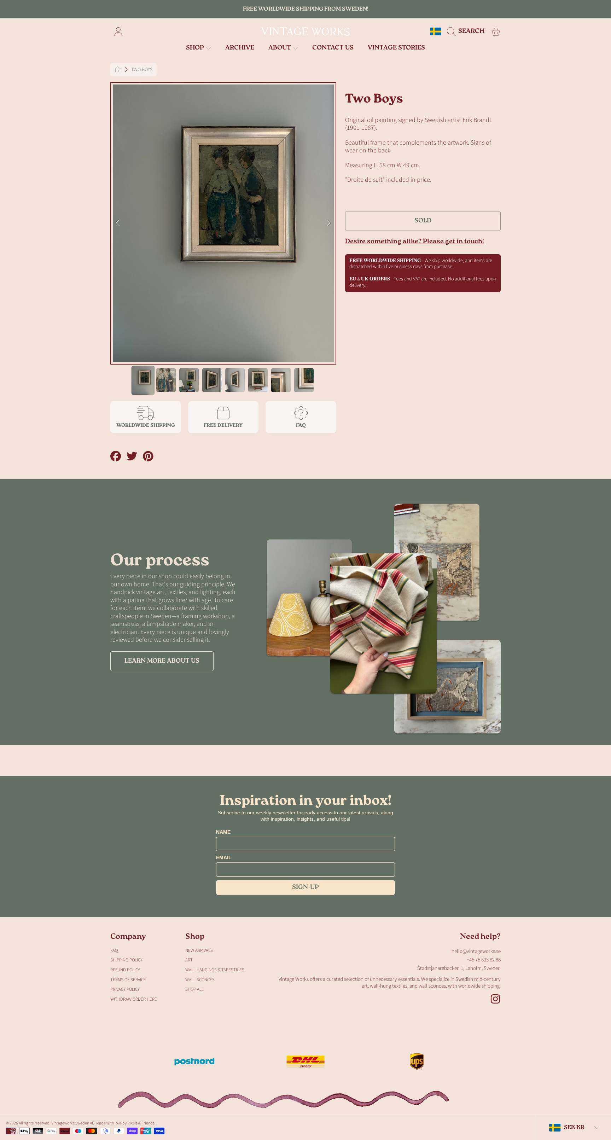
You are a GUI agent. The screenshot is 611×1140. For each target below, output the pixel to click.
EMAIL (224, 857)
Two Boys (141, 70)
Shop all (194, 989)
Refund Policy (125, 970)
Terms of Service (128, 980)
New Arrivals (199, 950)
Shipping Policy (126, 960)
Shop (195, 48)
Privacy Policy (125, 989)
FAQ (114, 950)
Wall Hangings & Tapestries (214, 970)
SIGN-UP (305, 887)
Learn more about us (161, 661)
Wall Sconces (200, 980)
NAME (223, 832)
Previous (117, 223)
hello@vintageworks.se (476, 951)
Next (328, 223)
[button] (467, 31)
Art (189, 960)
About (280, 48)
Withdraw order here (133, 999)
